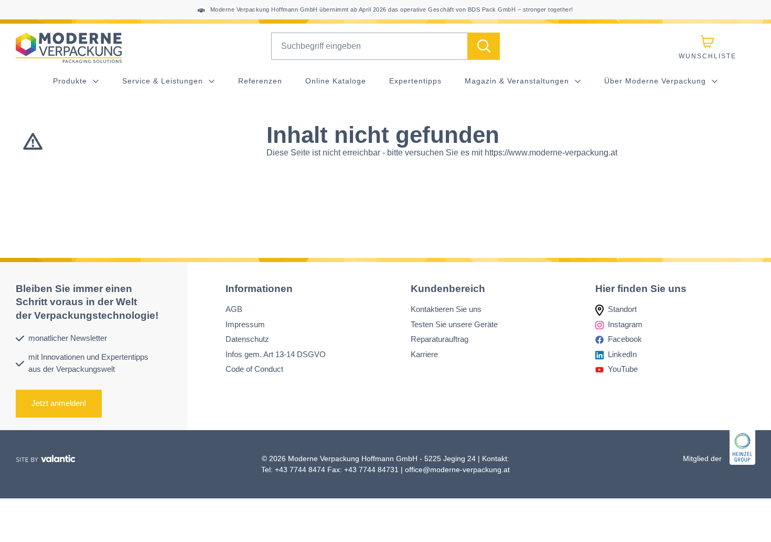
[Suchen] (483, 46)
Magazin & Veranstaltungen (518, 81)
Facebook (625, 339)
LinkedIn (622, 353)
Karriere (424, 353)
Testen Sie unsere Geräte (454, 323)
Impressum (245, 323)
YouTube (623, 368)
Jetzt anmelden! (58, 403)
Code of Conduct (254, 368)
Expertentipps (415, 81)
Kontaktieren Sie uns (446, 309)
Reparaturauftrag (439, 339)
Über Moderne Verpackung (656, 81)
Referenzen (260, 81)
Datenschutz (247, 339)
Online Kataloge (335, 81)
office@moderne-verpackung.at (457, 469)
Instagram (625, 323)
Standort (622, 309)
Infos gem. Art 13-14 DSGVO (276, 353)
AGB (234, 309)
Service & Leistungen (164, 81)
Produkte (71, 81)
